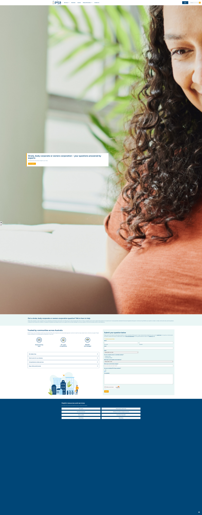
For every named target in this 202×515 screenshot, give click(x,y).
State (105, 350)
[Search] (200, 3)
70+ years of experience (63, 345)
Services (66, 2)
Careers (79, 2)
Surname (140, 344)
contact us (151, 336)
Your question (107, 373)
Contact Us (96, 2)
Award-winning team (39, 345)
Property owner (108, 356)
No (105, 371)
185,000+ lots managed (87, 345)
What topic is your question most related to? (113, 359)
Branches (73, 2)
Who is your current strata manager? (111, 363)
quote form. (159, 335)
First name (106, 344)
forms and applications (130, 336)
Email (105, 346)
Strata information (87, 2)
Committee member (108, 357)
